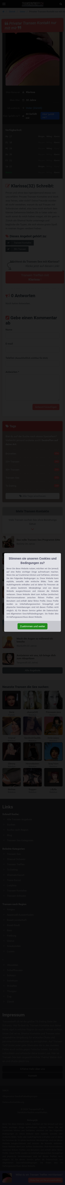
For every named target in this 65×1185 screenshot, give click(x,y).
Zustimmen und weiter (32, 626)
